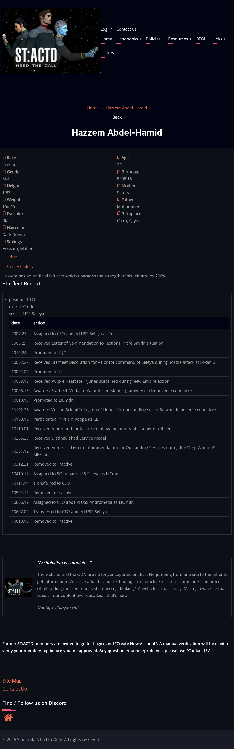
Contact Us (14, 689)
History (107, 52)
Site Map (12, 681)
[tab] (11, 257)
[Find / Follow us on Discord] (8, 718)
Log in (106, 29)
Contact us (126, 29)
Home (106, 39)
